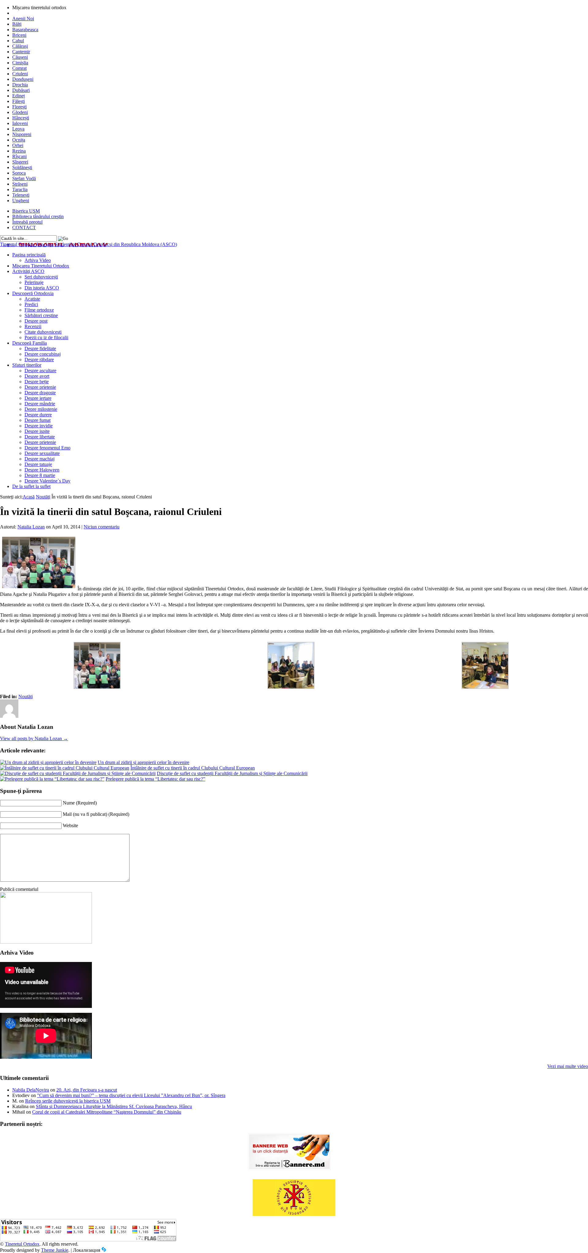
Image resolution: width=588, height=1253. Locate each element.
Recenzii (32, 326)
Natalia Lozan (31, 526)
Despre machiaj (39, 458)
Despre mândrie (39, 403)
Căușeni (20, 57)
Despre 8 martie (39, 475)
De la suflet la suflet (31, 486)
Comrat (19, 68)
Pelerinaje (33, 282)
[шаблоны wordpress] (103, 1250)
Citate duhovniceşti (43, 332)
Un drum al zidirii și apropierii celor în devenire (143, 762)
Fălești (18, 101)
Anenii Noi (23, 18)
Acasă (29, 496)
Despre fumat (37, 420)
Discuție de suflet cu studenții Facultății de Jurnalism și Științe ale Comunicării (232, 773)
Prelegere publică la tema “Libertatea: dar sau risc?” (155, 779)
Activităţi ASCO (28, 271)
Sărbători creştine (41, 315)
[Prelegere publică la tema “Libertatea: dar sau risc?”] (52, 779)
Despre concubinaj (42, 354)
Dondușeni (22, 79)
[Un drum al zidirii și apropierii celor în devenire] (48, 762)
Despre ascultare (40, 370)
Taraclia (20, 189)
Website (70, 825)
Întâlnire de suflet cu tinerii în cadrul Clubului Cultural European (192, 767)
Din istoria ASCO (41, 287)
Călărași (20, 46)
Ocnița (18, 139)
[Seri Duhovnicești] (46, 941)
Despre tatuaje (38, 464)
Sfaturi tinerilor (26, 365)
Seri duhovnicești (41, 276)
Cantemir (21, 51)
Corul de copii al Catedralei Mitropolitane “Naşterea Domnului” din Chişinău (106, 1112)
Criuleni (20, 73)
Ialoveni (20, 123)
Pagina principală (29, 254)
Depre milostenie (40, 409)
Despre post (35, 321)
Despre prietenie (40, 387)
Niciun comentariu (101, 526)
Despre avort (36, 376)
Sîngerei (20, 162)
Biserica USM (26, 211)
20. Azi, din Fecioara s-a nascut (86, 1089)
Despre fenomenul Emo (47, 447)
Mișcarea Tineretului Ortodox (40, 265)
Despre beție (36, 381)
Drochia (20, 84)
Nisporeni (21, 134)
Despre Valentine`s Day (47, 480)
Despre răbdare (39, 359)
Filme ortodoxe (39, 309)
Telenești (20, 195)
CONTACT (24, 227)
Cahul (18, 40)
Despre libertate (39, 436)
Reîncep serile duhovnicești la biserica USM (68, 1100)
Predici (31, 304)
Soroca (19, 173)
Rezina (19, 150)
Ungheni (20, 200)
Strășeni (20, 184)
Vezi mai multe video (567, 1066)
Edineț (18, 95)
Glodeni (20, 112)
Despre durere (38, 414)
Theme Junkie (54, 1250)
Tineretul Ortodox (88, 244)
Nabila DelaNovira (30, 1089)
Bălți (16, 24)
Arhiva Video (37, 260)
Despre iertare (37, 398)
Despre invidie (38, 425)
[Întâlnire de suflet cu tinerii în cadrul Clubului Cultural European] (64, 767)
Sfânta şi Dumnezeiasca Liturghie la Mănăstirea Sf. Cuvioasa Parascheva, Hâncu (114, 1106)
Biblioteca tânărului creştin (38, 216)
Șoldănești (22, 167)
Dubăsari (21, 90)
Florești (19, 106)
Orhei (17, 145)
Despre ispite (37, 431)
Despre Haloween (41, 469)
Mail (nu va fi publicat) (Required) (96, 814)
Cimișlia (20, 62)
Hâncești (20, 117)
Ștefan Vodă (24, 178)
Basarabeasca (25, 29)
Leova (18, 128)
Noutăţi (43, 496)
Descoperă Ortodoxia (33, 293)
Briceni (19, 35)
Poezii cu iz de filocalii (46, 337)
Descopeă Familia (29, 343)
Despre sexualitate (42, 453)
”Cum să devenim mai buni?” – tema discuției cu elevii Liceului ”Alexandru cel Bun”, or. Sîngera (131, 1095)
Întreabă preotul (27, 222)
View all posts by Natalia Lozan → (34, 738)
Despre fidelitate (40, 348)
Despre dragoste (40, 392)
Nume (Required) (80, 802)
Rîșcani (19, 156)
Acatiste (32, 298)
